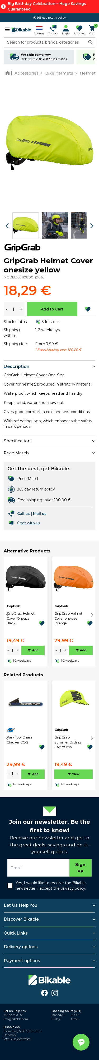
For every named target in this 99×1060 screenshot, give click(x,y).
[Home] (9, 73)
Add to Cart (52, 309)
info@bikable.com (16, 1019)
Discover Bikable (21, 919)
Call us (23, 513)
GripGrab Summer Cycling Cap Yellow (67, 742)
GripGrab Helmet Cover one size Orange (68, 618)
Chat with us (28, 523)
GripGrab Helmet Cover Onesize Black (21, 618)
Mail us (39, 513)
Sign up (80, 867)
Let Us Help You (20, 905)
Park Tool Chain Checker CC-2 (19, 739)
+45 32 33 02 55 (13, 1015)
